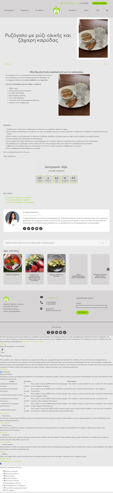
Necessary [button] (4, 369)
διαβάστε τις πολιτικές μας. (32, 341)
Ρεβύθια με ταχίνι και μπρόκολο (19, 197)
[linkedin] (32, 228)
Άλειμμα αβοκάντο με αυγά (56, 275)
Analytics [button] (3, 432)
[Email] (106, 243)
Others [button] (2, 451)
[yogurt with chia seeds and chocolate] (34, 255)
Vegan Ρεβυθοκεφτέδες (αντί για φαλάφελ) (78, 276)
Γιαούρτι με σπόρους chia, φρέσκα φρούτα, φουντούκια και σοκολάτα (35, 277)
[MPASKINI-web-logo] (56, 7)
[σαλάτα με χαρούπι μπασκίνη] (13, 255)
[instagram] (28, 228)
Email (78, 303)
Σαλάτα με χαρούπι (13, 274)
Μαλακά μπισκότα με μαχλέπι (18, 200)
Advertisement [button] (5, 442)
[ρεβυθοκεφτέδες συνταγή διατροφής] (78, 255)
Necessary (6, 372)
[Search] (107, 10)
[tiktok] (40, 228)
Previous (8, 64)
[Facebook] (99, 243)
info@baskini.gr (69, 3)
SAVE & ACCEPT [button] (6, 459)
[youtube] (36, 228)
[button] (5, 269)
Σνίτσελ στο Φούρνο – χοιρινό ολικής (21, 202)
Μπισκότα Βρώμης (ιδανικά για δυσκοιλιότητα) (100, 276)
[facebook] (24, 228)
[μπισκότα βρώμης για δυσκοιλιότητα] (100, 255)
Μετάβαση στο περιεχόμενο (11, 461)
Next (106, 64)
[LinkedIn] (103, 243)
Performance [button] (5, 423)
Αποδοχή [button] (3, 344)
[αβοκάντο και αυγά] (56, 255)
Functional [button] (4, 413)
